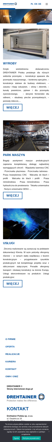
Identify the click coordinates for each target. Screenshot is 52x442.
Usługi (9, 243)
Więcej (14, 107)
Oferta (10, 346)
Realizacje (12, 354)
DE (39, 4)
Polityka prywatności (31, 438)
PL (32, 4)
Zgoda (16, 438)
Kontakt (10, 369)
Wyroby (10, 63)
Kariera (10, 361)
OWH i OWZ (11, 376)
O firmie (10, 339)
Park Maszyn (14, 155)
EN (35, 4)
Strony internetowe (16, 389)
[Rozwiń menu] (46, 4)
